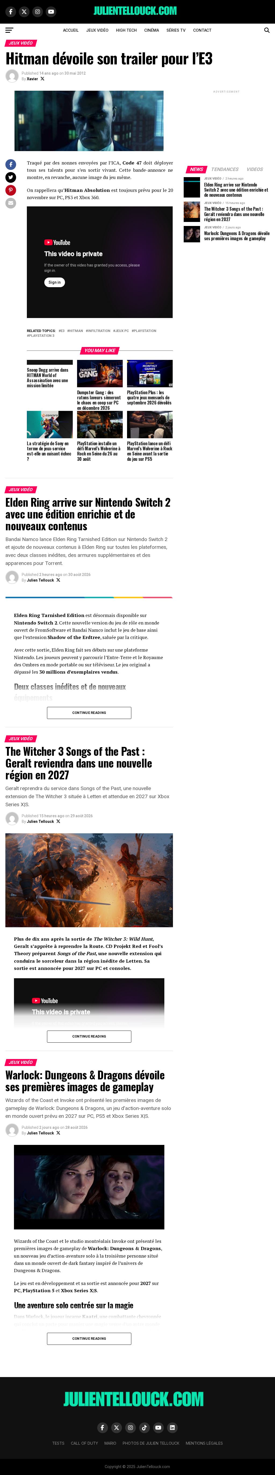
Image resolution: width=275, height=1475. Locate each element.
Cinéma (151, 30)
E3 (62, 331)
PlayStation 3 (41, 336)
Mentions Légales (204, 1443)
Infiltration (99, 331)
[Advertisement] (227, 127)
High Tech (126, 30)
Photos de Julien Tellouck (151, 1443)
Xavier (32, 79)
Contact (202, 30)
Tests (58, 1443)
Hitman (76, 331)
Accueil (71, 30)
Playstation (145, 331)
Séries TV (176, 30)
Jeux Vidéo (97, 30)
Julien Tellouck (40, 580)
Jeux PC (122, 331)
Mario (110, 1443)
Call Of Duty (84, 1443)
